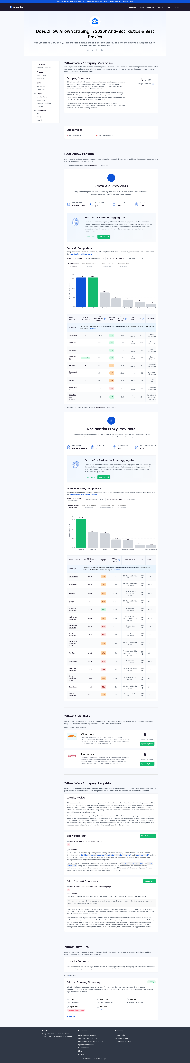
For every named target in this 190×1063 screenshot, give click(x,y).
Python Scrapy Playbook (87, 1045)
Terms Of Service (121, 1038)
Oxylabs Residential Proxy (72, 678)
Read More (71, 1017)
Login (169, 7)
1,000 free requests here (98, 1)
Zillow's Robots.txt (147, 836)
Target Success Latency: (115, 258)
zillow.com (77, 135)
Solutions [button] (132, 7)
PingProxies (73, 661)
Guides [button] (160, 7)
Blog (80, 1051)
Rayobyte (72, 653)
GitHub (81, 1054)
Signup (176, 7)
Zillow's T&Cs (149, 881)
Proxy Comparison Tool (87, 1035)
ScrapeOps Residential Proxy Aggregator (83, 494)
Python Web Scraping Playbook (90, 1041)
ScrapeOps (72, 327)
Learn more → (93, 328)
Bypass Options (147, 744)
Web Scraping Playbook (87, 1038)
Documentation (84, 1048)
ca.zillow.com (108, 135)
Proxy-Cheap (73, 687)
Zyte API (71, 380)
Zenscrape (72, 350)
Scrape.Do (72, 343)
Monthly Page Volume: (74, 258)
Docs (142, 7)
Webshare (72, 593)
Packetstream (73, 577)
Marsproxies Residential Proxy (73, 643)
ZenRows (72, 365)
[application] (111, 292)
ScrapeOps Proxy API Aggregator (81, 254)
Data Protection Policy (123, 1041)
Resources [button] (150, 7)
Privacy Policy (120, 1035)
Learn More (91, 237)
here (131, 1)
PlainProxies (73, 584)
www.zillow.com (102, 1010)
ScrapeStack (73, 335)
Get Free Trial (104, 237)
